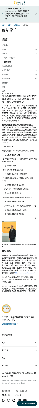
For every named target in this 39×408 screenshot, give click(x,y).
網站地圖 (18, 395)
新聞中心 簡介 (9, 58)
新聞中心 (17, 25)
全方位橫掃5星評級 (9, 324)
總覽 (9, 25)
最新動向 (7, 62)
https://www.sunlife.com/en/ (24, 273)
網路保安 (4, 395)
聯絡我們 (5, 83)
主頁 (3, 25)
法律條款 (4, 391)
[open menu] (3, 3)
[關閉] (36, 14)
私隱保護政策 (19, 391)
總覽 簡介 (5, 45)
